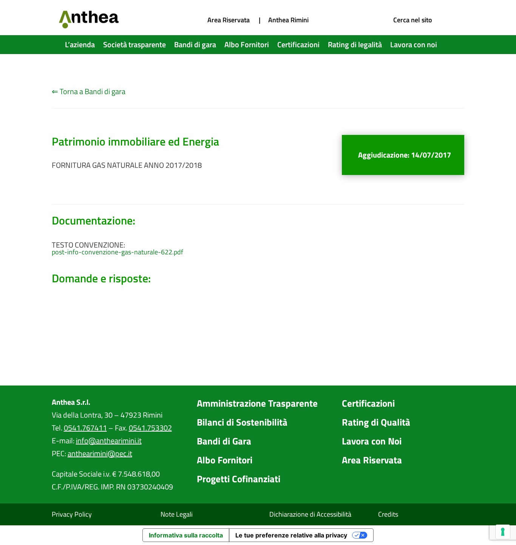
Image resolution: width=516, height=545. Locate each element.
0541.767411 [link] (85, 428)
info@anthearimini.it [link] (109, 440)
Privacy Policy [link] (72, 514)
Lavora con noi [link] (413, 46)
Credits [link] (388, 514)
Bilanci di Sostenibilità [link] (242, 422)
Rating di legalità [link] (355, 46)
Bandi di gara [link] (195, 46)
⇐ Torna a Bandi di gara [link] (88, 91)
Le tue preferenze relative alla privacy (291, 535)
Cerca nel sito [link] (412, 20)
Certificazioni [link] (298, 46)
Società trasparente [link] (134, 46)
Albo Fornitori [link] (246, 46)
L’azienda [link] (80, 46)
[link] (89, 25)
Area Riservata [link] (228, 20)
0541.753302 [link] (150, 428)
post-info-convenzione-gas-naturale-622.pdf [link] (117, 252)
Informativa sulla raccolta (186, 535)
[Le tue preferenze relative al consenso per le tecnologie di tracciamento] (503, 532)
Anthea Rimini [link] (288, 20)
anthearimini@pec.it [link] (100, 453)
